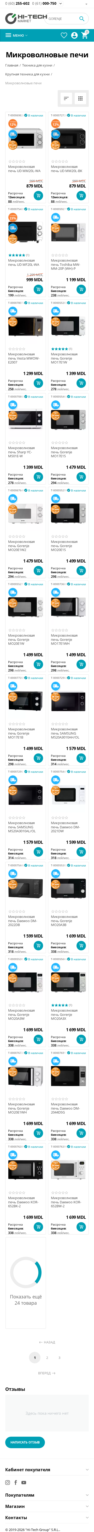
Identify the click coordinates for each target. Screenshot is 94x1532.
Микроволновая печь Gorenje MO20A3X (64, 1015)
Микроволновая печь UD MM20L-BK (66, 169)
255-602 (17, 3)
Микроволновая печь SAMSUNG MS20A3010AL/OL (22, 827)
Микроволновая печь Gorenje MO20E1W (21, 639)
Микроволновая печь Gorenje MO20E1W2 (21, 546)
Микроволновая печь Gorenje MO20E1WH (21, 1108)
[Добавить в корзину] (38, 195)
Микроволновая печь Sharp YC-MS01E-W (21, 452)
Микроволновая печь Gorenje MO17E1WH (64, 639)
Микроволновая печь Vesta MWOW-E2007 (23, 358)
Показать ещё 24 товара (26, 1299)
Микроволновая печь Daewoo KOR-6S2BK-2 (23, 1202)
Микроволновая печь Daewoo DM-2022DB (22, 921)
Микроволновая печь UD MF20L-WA (23, 262)
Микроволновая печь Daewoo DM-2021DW (65, 827)
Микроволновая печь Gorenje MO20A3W (21, 1015)
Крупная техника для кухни (27, 74)
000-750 (44, 3)
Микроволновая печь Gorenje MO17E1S (64, 452)
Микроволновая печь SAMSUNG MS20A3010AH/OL (65, 733)
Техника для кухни (37, 65)
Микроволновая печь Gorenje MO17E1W (64, 358)
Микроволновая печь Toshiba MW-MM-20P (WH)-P (65, 264)
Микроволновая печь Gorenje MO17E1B (21, 733)
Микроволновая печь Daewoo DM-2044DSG (65, 1108)
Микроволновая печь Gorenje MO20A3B (64, 921)
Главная (11, 65)
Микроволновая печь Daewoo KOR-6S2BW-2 (66, 1202)
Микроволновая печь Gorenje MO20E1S (64, 546)
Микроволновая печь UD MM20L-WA (24, 169)
